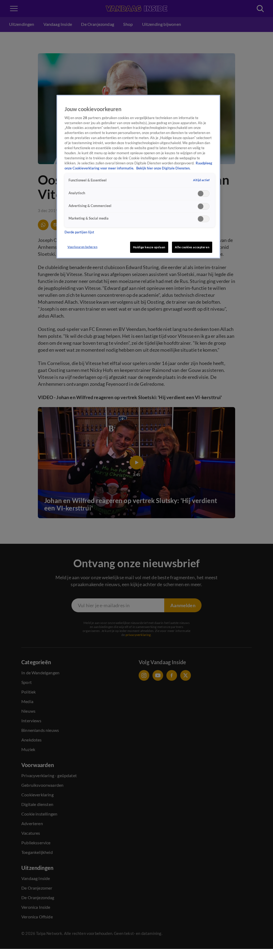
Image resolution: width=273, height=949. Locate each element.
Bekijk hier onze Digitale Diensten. (163, 168)
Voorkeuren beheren (82, 247)
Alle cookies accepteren (192, 247)
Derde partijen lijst (79, 232)
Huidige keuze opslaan (149, 247)
